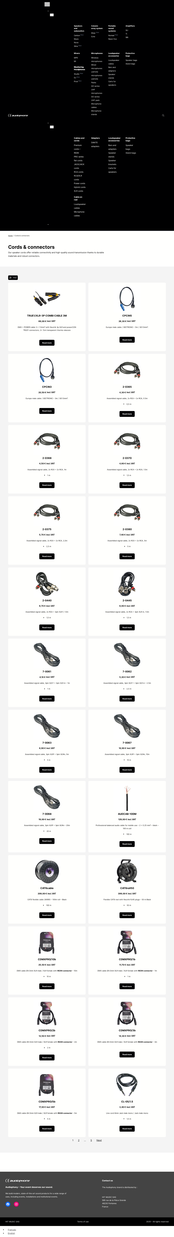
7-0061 (47, 671)
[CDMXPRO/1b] (127, 930)
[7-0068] (46, 785)
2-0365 (127, 386)
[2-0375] (46, 500)
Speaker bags (131, 60)
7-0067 (127, 742)
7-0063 (47, 742)
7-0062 (127, 671)
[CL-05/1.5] (127, 1073)
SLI (127, 30)
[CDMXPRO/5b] (46, 1073)
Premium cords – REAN (78, 149)
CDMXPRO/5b (47, 1101)
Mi (75, 61)
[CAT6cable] (46, 859)
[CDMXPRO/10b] (46, 930)
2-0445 (127, 600)
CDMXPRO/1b (127, 959)
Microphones (97, 53)
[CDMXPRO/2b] (46, 1002)
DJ (75, 78)
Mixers (77, 53)
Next (99, 1140)
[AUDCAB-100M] (127, 785)
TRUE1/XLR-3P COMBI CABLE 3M (47, 315)
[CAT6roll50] (127, 859)
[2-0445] (127, 572)
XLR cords (78, 191)
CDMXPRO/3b (127, 1030)
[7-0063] (46, 714)
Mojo (93, 33)
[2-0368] (46, 429)
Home (10, 236)
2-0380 (127, 529)
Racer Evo (112, 39)
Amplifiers (130, 26)
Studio (76, 74)
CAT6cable (47, 888)
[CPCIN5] (127, 287)
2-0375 (46, 529)
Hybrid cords (80, 187)
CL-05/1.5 (127, 1101)
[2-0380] (127, 500)
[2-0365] (127, 358)
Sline (76, 46)
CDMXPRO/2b (47, 1030)
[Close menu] (47, 4)
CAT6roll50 (127, 888)
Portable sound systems (112, 28)
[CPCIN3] (46, 358)
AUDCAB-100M (127, 814)
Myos (76, 39)
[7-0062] (127, 643)
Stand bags (130, 64)
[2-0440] (46, 572)
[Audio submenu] (52, 14)
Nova (76, 42)
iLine (93, 36)
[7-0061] (46, 643)
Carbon (77, 35)
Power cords (79, 183)
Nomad (111, 35)
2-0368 (47, 458)
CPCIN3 (47, 386)
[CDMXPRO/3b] (127, 1002)
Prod (76, 81)
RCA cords (78, 172)
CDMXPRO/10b (47, 959)
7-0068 (47, 814)
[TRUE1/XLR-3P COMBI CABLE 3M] (46, 287)
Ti (126, 34)
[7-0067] (127, 714)
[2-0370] (127, 429)
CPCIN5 (127, 315)
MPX (76, 58)
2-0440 (47, 600)
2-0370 (127, 458)
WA (127, 37)
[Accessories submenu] (52, 127)
